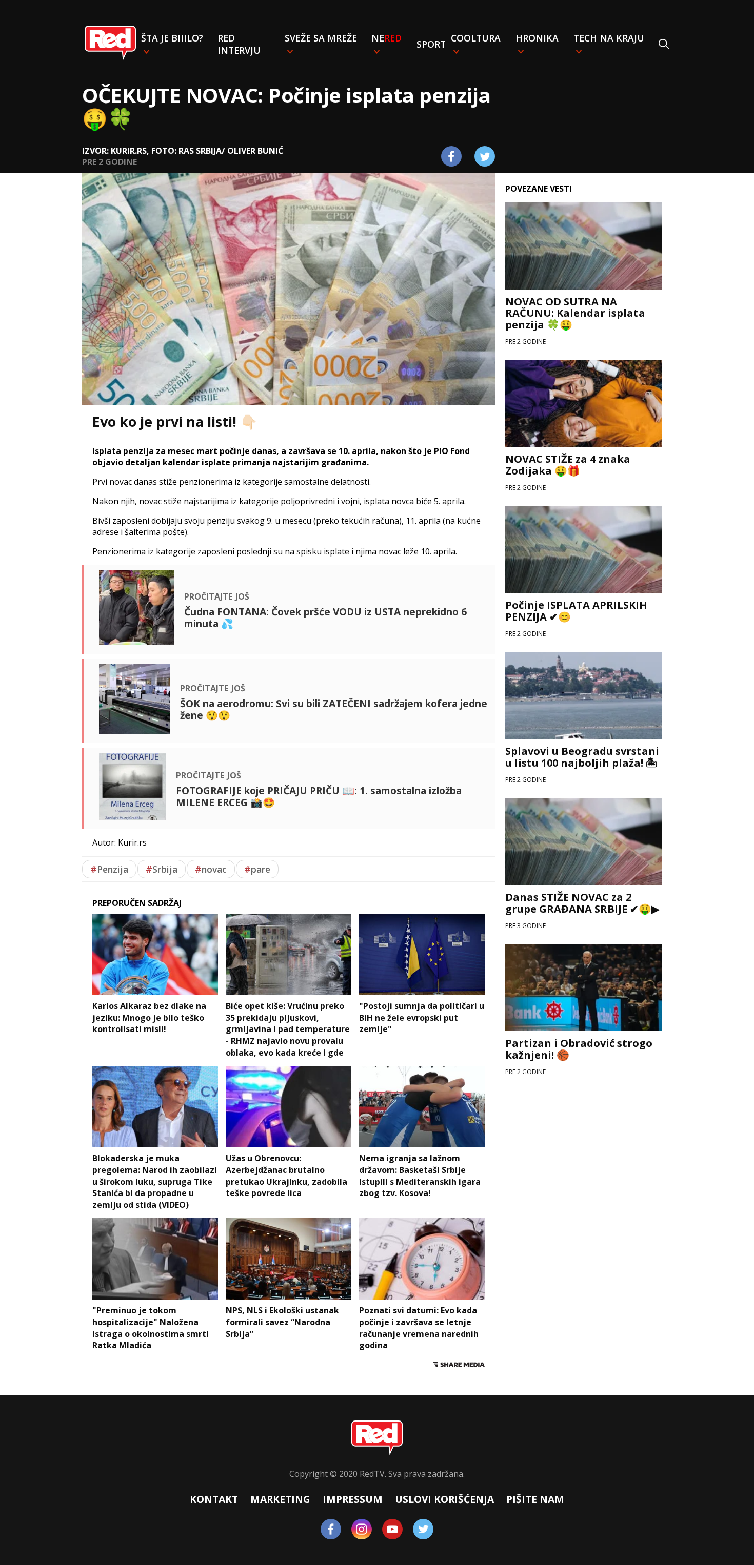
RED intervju (239, 44)
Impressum (353, 1499)
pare (257, 869)
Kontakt (214, 1499)
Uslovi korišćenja (444, 1499)
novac (211, 869)
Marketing (280, 1499)
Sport (431, 44)
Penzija (109, 869)
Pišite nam (535, 1499)
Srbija (161, 869)
